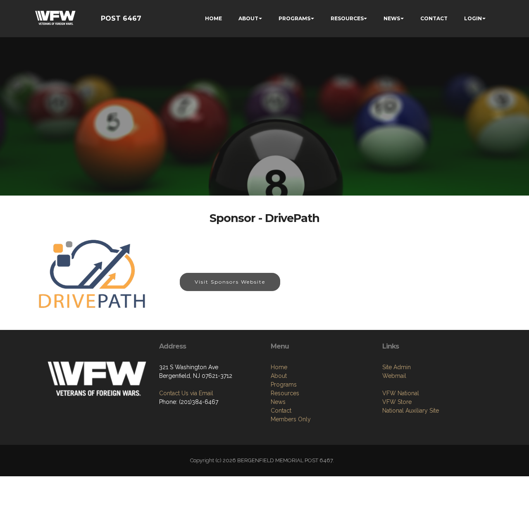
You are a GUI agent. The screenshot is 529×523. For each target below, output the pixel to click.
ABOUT (248, 18)
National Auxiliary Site (410, 410)
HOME (213, 18)
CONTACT (434, 18)
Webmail (394, 376)
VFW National (400, 393)
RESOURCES (347, 18)
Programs (284, 384)
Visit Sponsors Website (230, 282)
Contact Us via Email (186, 393)
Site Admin (396, 367)
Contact (281, 410)
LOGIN (473, 18)
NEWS (392, 18)
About (279, 376)
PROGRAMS (294, 18)
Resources (285, 393)
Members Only (291, 419)
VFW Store (397, 402)
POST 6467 (121, 18)
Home (279, 367)
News (278, 402)
